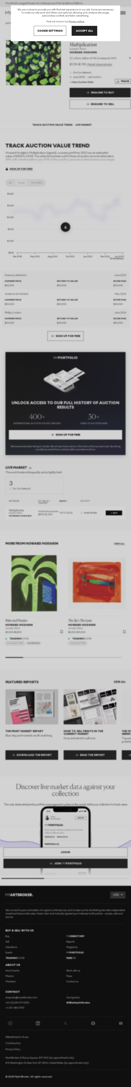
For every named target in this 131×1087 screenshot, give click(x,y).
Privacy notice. (76, 21)
